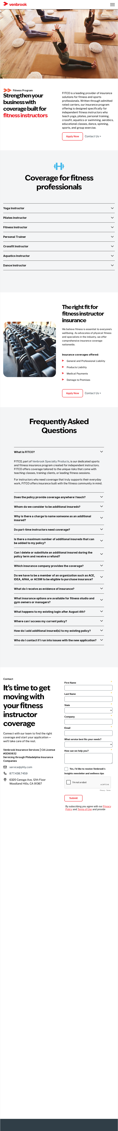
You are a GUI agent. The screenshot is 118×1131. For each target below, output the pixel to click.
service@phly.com (20, 767)
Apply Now (72, 136)
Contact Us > (93, 136)
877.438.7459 (18, 773)
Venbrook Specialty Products (50, 461)
